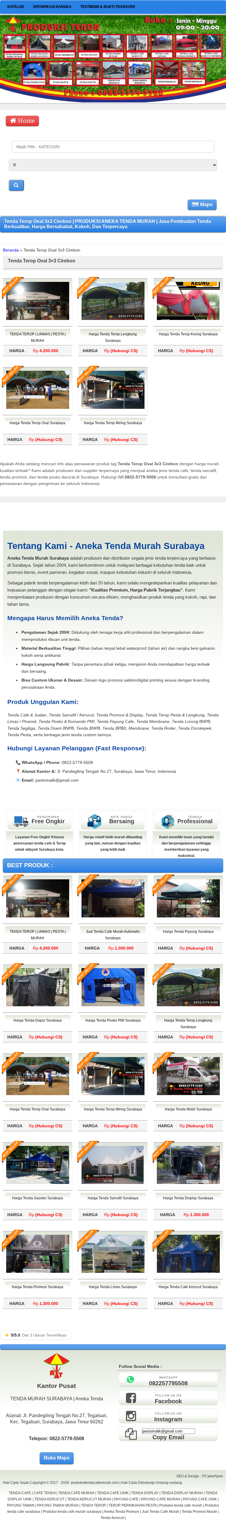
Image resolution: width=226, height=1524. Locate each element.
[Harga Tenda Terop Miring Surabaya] (113, 407)
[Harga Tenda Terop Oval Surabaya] (37, 407)
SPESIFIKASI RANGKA (52, 7)
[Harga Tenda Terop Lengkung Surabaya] (113, 318)
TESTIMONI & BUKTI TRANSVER (107, 7)
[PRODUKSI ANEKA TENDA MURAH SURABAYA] (113, 101)
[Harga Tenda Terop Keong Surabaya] (188, 318)
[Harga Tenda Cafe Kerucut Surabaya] (188, 1271)
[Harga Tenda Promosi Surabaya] (37, 1271)
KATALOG (15, 7)
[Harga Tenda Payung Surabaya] (188, 916)
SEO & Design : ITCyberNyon (199, 1476)
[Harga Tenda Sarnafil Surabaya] (113, 1182)
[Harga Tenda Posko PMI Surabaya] (113, 1005)
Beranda (11, 250)
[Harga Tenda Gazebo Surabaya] (37, 1182)
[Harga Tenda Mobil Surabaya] (188, 1093)
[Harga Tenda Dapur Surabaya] (37, 1005)
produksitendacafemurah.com (94, 1483)
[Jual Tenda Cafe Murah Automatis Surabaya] (113, 916)
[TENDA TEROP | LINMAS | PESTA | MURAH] (37, 318)
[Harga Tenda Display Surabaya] (188, 1182)
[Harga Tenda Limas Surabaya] (113, 1271)
